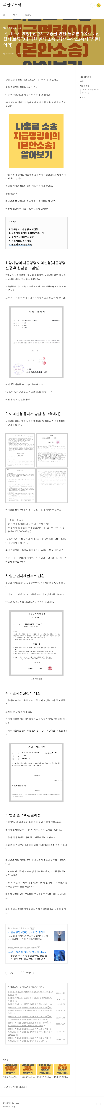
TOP (98, 1104)
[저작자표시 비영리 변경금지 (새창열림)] (37, 973)
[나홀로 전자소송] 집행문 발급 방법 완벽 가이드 (28, 1004)
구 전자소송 (24, 987)
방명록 (28, 14)
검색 (92, 5)
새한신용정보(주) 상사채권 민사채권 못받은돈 (28, 932)
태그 (15, 14)
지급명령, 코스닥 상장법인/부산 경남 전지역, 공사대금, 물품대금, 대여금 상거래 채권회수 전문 (27, 957)
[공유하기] (15, 973)
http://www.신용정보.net (19, 928)
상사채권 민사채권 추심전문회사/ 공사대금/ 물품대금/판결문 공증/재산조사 (28, 937)
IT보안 (82, 97)
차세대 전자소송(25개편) (90, 90)
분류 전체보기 (85, 77)
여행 (82, 81)
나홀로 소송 (13, 987)
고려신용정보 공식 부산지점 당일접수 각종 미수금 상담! (27, 951)
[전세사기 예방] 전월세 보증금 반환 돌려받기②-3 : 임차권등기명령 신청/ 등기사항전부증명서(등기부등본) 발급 (30, 1032)
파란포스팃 (12, 5)
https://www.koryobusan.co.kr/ (22, 948)
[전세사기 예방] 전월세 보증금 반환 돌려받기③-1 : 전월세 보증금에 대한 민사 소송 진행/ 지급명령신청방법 (30, 1010)
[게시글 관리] (19, 973)
